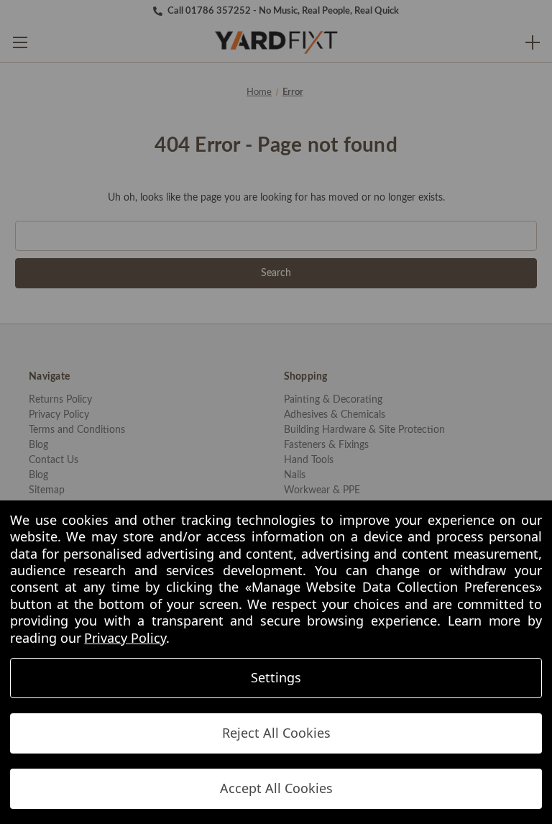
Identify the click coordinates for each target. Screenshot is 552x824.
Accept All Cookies (276, 788)
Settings (276, 677)
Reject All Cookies (276, 732)
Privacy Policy (124, 637)
